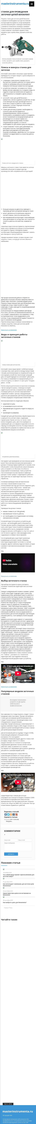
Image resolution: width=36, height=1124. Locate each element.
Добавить (11, 854)
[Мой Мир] (14, 814)
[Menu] (31, 3)
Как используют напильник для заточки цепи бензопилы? (18, 884)
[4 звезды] (8, 819)
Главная (6, 908)
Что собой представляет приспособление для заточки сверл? (18, 875)
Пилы (10, 908)
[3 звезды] (6, 819)
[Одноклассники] (11, 814)
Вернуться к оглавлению (9, 330)
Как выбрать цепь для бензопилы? (14, 902)
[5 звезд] (9, 819)
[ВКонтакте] (6, 814)
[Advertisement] (18, 190)
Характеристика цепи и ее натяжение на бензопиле (17, 894)
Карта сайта (8, 1104)
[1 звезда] (4, 819)
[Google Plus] (16, 814)
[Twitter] (8, 814)
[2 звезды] (5, 819)
